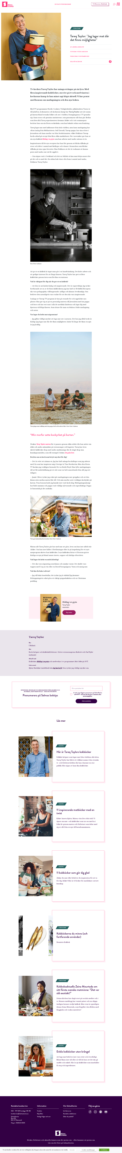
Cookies (39, 1111)
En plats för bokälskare (63, 4)
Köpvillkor (40, 1114)
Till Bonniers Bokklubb (100, 4)
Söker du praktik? (68, 1116)
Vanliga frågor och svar (44, 1116)
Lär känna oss (67, 1111)
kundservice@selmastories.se (19, 1114)
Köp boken (69, 612)
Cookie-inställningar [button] (88, 1150)
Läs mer (72, 1150)
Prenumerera (86, 701)
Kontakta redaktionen (69, 1114)
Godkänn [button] (104, 1150)
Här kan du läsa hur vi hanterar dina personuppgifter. (91, 695)
